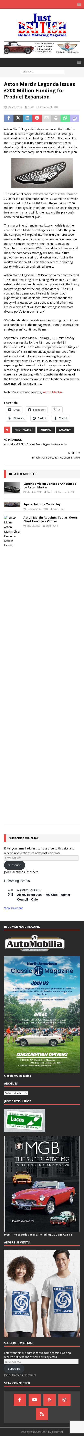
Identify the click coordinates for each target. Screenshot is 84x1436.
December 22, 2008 (37, 508)
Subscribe (14, 865)
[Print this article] (56, 118)
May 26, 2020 (33, 525)
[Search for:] (42, 71)
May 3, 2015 (15, 107)
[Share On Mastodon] (74, 118)
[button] (78, 4)
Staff (31, 107)
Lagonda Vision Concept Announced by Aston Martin (49, 485)
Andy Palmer (23, 429)
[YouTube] (35, 1400)
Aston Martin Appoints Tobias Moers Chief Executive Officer (50, 519)
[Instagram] (64, 1400)
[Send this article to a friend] (46, 118)
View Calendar (13, 908)
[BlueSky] (49, 1400)
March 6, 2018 (34, 492)
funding (46, 429)
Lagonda (65, 429)
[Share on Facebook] (8, 118)
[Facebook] (20, 1400)
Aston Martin (52, 392)
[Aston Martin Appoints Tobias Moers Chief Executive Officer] (12, 668)
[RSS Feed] (42, 1414)
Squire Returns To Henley (42, 504)
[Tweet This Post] (18, 118)
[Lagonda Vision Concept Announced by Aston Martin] (12, 488)
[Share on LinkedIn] (27, 118)
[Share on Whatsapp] (65, 118)
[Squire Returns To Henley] (12, 504)
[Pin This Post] (37, 118)
